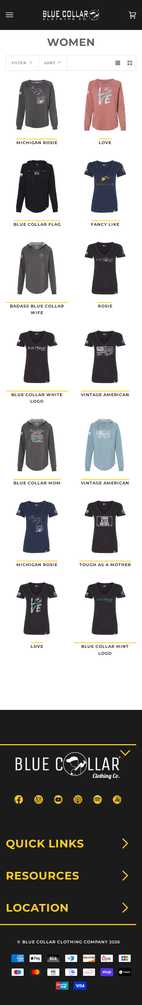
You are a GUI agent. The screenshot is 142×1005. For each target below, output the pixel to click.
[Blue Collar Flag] (37, 186)
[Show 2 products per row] (130, 62)
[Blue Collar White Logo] (37, 357)
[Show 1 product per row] (118, 62)
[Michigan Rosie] (37, 105)
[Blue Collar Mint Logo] (105, 608)
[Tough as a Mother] (105, 527)
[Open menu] (17, 15)
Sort (49, 63)
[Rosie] (105, 268)
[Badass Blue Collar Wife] (37, 268)
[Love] (105, 105)
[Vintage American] (105, 357)
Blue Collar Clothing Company (65, 941)
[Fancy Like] (105, 186)
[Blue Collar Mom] (37, 445)
